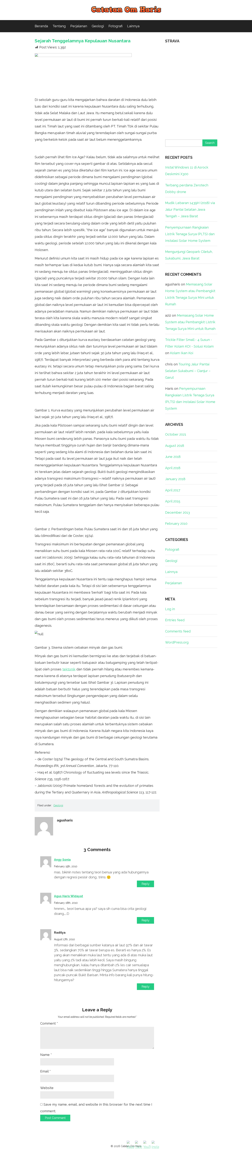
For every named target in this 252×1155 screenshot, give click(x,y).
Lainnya (133, 26)
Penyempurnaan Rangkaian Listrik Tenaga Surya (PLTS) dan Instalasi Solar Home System (190, 234)
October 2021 (175, 434)
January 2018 (175, 479)
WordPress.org (177, 642)
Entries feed (174, 620)
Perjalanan (78, 26)
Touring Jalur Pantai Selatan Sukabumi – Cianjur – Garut (187, 370)
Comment (49, 1023)
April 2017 (172, 490)
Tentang (59, 26)
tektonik (68, 669)
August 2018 (174, 446)
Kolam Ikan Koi (181, 353)
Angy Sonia (62, 859)
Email (45, 1071)
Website (46, 1088)
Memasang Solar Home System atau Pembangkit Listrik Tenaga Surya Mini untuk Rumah (190, 322)
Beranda (41, 26)
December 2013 (177, 512)
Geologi (98, 26)
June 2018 (173, 457)
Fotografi (115, 26)
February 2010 (176, 523)
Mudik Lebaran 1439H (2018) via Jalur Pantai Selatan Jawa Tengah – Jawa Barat (190, 209)
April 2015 (172, 501)
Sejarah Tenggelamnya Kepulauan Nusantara (82, 40)
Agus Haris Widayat (68, 896)
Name (46, 1055)
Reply (145, 884)
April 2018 (172, 468)
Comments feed (178, 631)
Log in (170, 609)
